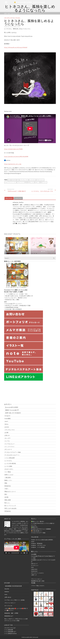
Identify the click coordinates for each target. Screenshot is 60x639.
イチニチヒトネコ (8, 18)
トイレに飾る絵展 (10, 458)
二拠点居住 (8, 477)
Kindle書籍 (7, 418)
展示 (6, 494)
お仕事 (6, 432)
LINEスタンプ (34, 563)
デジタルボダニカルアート (12, 455)
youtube (7, 427)
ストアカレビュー (10, 444)
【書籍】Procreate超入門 (12, 410)
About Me (7, 589)
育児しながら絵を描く (11, 508)
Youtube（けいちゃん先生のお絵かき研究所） (42, 539)
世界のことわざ (9, 474)
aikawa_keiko (16, 26)
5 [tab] (31, 253)
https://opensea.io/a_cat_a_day (12, 164)
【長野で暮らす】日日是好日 (13, 413)
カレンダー (8, 438)
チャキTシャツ (34, 565)
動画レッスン (8, 480)
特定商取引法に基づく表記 (37, 581)
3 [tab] (27, 253)
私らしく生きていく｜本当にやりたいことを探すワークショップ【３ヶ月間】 (16, 619)
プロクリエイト (40, 179)
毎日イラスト (44, 182)
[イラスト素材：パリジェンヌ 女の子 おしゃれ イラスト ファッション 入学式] (36, 599)
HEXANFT (14, 179)
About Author (9, 198)
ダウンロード (8, 449)
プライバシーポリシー (36, 579)
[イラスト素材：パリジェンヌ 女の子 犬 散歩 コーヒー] (36, 604)
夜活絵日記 (8, 299)
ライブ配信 (8, 472)
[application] (16, 548)
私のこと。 (8, 503)
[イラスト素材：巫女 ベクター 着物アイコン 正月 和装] (36, 609)
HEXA (9, 179)
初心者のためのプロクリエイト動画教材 (41, 529)
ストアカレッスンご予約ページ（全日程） (15, 600)
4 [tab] (29, 253)
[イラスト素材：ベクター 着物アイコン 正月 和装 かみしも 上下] (46, 609)
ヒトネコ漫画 (8, 466)
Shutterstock (34, 571)
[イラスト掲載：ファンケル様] (36, 594)
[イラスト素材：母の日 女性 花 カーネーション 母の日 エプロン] (51, 594)
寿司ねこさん (31, 182)
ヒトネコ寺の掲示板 (10, 463)
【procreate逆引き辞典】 (12, 407)
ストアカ (7, 441)
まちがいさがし (9, 469)
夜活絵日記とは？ (9, 616)
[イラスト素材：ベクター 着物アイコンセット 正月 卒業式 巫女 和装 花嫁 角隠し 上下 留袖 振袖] (41, 614)
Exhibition (7, 591)
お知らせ (7, 435)
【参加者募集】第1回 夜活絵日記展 (13, 586)
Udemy (6, 424)
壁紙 (6, 483)
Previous (5, 245)
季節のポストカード (10, 491)
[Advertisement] (30, 392)
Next (54, 245)
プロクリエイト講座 (21, 182)
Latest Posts (18, 198)
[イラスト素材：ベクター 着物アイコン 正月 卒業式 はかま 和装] (36, 614)
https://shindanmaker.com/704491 (13, 149)
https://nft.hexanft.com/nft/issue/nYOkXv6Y (15, 47)
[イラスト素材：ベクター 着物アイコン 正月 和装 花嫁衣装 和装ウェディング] (41, 609)
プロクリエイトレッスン (10, 182)
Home (6, 594)
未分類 (6, 497)
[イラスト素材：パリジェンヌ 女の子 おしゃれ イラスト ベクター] (51, 599)
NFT (18, 179)
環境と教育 (8, 500)
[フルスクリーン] (27, 553)
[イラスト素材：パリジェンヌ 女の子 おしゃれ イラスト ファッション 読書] (41, 599)
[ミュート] (24, 553)
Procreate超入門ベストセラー (13, 303)
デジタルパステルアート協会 (13, 452)
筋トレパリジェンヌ (10, 505)
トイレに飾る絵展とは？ (10, 631)
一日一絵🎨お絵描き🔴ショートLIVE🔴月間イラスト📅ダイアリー (16, 609)
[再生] (6, 553)
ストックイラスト (10, 446)
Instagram (7, 415)
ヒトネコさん (17, 18)
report (6, 421)
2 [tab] (25, 253)
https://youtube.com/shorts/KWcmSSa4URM (16, 156)
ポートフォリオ (8, 605)
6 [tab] (33, 253)
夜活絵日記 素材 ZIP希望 (11, 613)
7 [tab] (34, 253)
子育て (6, 488)
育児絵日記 (8, 511)
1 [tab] (23, 253)
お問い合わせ (8, 597)
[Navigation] (6, 2)
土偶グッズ (34, 575)
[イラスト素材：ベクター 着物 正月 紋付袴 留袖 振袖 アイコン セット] (51, 604)
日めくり (37, 182)
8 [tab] (36, 253)
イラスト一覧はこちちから (37, 585)
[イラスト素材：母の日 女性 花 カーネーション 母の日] (41, 594)
